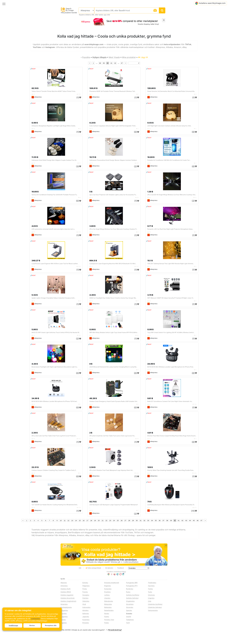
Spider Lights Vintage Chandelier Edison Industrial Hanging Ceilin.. (53, 298)
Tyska (150, 592)
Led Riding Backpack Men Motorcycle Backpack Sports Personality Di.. (171, 505)
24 (114, 520)
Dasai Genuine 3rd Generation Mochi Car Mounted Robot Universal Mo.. (171, 91)
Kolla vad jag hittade (94, 568)
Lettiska (107, 595)
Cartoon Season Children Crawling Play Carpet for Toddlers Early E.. (54, 470)
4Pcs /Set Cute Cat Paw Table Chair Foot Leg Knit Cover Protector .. (54, 436)
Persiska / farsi (109, 620)
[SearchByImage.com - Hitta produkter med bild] (67, 9)
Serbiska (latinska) (132, 598)
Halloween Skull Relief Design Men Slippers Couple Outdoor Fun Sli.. (54, 160)
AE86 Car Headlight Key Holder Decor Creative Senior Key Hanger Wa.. (112, 298)
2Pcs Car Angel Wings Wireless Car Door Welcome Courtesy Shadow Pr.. (113, 229)
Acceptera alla (50, 625)
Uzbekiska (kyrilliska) (155, 604)
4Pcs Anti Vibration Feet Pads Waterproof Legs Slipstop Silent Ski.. (111, 470)
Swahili (128, 616)
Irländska (85, 610)
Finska (84, 589)
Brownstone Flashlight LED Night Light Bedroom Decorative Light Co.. (55, 367)
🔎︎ (138, 63)
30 (137, 520)
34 (152, 520)
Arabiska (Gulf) (65, 589)
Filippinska (86, 586)
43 (186, 520)
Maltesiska (108, 607)
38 (100, 63)
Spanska (129, 610)
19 (95, 520)
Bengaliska (64, 610)
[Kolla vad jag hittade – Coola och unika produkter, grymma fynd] (114, 554)
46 (197, 520)
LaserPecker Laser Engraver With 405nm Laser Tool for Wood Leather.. (55, 263)
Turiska (150, 589)
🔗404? (33, 69)
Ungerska (151, 598)
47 (122, 63)
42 (115, 63)
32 (144, 520)
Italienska (85, 613)
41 (111, 63)
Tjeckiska (151, 586)
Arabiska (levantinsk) (68, 598)
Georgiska (85, 595)
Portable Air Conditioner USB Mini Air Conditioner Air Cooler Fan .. (169, 160)
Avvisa (32, 625)
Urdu (149, 601)
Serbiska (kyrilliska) (132, 595)
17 (87, 520)
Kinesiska (85, 623)
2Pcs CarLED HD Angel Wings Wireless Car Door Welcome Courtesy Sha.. (171, 195)
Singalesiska (130, 601)
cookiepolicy (35, 618)
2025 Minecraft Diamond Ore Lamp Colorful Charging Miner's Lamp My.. (113, 367)
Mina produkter (129, 57)
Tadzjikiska (130, 620)
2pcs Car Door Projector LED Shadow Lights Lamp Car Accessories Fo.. (113, 195)
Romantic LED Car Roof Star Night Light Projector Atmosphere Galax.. (170, 229)
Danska (63, 620)
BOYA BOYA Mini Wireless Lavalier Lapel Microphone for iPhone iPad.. (170, 367)
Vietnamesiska (153, 610)
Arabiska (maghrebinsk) (68, 601)
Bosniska (64, 613)
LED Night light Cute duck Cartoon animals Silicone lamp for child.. (169, 126)
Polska (106, 623)
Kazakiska (85, 620)
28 (129, 520)
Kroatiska (107, 592)
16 (83, 520)
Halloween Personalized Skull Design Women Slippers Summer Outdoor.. (113, 160)
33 (148, 520)
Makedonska (108, 601)
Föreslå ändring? (115, 630)
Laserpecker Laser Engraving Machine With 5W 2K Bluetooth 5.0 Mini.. (112, 263)
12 (68, 520)
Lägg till (144, 57)
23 (110, 520)
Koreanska (107, 589)
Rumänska (129, 589)
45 (194, 520)
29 (133, 520)
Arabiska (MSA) (66, 592)
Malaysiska (108, 604)
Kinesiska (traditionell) (111, 583)
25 (118, 520)
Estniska (85, 583)
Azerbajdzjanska (66, 607)
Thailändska (152, 583)
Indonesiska (86, 607)
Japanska (85, 616)
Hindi (84, 604)
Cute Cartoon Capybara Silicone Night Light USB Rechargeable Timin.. (112, 126)
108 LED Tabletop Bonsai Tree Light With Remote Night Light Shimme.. (170, 263)
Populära (86, 57)
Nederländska (109, 610)
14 (76, 520)
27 (125, 520)
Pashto (106, 616)
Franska (85, 592)
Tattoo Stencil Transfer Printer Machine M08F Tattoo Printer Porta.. (54, 91)
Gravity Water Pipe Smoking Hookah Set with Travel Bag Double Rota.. (170, 470)
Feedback (120, 568)
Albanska (64, 583)
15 (80, 520)
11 (64, 520)
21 (102, 520)
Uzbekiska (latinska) (155, 607)
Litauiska (107, 598)
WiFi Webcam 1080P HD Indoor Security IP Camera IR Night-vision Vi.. (170, 298)
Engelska (64, 623)
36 (159, 520)
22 (106, 520)
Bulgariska (64, 616)
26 (121, 520)
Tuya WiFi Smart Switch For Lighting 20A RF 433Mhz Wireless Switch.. (170, 332)
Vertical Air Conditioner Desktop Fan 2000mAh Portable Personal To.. (54, 195)
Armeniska (64, 604)
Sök (80, 568)
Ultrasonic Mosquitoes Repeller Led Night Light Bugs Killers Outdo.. (54, 126)
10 (61, 520)
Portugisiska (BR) (132, 583)
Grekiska (85, 598)
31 (140, 520)
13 (72, 520)
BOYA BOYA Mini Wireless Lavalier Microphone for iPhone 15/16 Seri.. (54, 401)
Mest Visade (114, 57)
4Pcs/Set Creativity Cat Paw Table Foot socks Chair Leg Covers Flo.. (112, 436)
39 (104, 63)
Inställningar (13, 625)
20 (99, 520)
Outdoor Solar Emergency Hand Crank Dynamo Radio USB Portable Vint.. (113, 401)
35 (156, 520)
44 (190, 520)
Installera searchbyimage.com (212, 3)
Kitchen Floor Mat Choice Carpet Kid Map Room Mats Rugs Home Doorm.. (171, 436)
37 (163, 520)
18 (91, 520)
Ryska (128, 592)
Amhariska (64, 586)
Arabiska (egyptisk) (67, 595)
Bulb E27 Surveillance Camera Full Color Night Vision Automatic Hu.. (169, 401)
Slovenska (129, 607)
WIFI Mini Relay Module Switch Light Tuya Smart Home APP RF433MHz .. (113, 332)
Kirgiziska (107, 586)
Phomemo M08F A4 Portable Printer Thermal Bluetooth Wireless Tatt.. (112, 91)
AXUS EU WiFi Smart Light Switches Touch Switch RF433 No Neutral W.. (56, 332)
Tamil (128, 623)
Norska (106, 613)
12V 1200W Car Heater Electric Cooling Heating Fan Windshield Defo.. (55, 505)
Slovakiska (129, 604)
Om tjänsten (109, 568)
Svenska (129, 613)
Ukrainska (151, 595)
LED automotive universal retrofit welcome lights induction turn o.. (53, 229)
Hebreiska (85, 601)
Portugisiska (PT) (132, 586)
